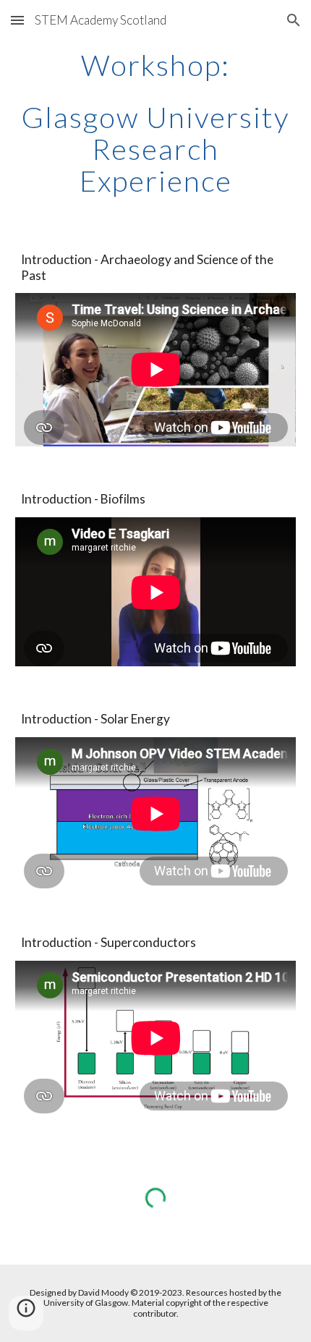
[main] (156, 65)
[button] (17, 20)
